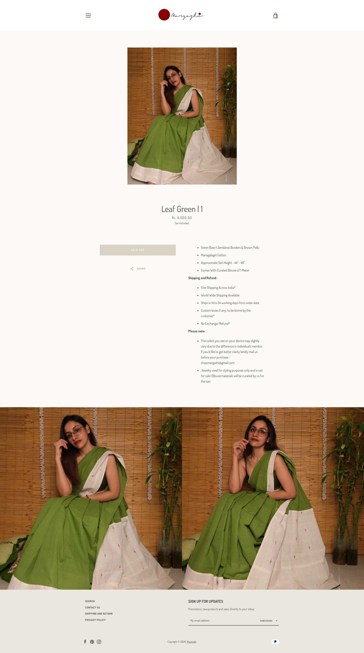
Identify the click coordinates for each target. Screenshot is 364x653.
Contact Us (92, 607)
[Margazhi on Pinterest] (92, 641)
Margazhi (191, 641)
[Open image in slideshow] (182, 116)
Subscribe (266, 620)
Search (90, 601)
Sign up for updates (205, 601)
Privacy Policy (95, 620)
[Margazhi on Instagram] (99, 641)
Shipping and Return (99, 613)
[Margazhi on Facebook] (85, 641)
